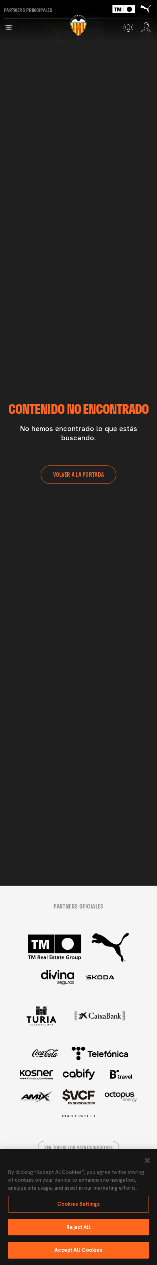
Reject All (78, 1227)
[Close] (147, 1160)
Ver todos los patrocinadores (78, 1147)
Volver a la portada (78, 474)
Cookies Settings (78, 1204)
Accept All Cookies (78, 1250)
